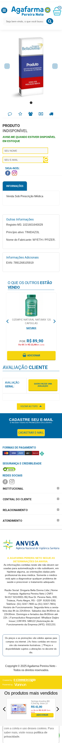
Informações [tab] (14, 186)
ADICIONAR (42, 715)
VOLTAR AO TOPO (29, 406)
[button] (4, 10)
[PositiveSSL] (9, 469)
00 (60, 8)
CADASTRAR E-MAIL (31, 432)
